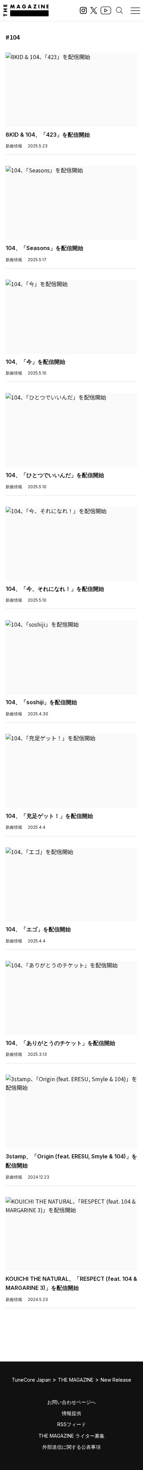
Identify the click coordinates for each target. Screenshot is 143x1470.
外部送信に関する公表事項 (71, 1447)
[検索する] (119, 10)
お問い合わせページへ (71, 1402)
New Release (116, 1380)
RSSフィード (71, 1424)
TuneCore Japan (31, 1380)
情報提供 (71, 1413)
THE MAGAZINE (75, 1380)
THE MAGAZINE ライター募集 (71, 1436)
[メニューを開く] (135, 10)
